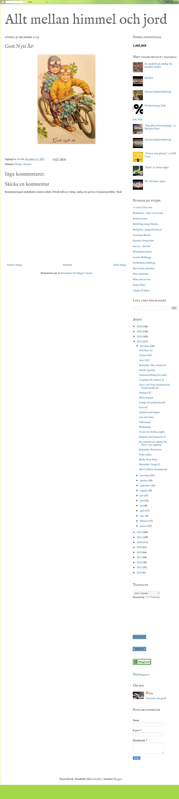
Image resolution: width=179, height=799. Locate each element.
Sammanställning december (153, 374)
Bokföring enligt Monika (145, 223)
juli (142, 495)
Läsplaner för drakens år (151, 379)
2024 (140, 336)
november (145, 475)
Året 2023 (144, 360)
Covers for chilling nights (152, 431)
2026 (140, 326)
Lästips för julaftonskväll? (152, 402)
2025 (140, 331)
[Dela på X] (59, 159)
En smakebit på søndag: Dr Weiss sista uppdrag (153, 443)
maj (142, 505)
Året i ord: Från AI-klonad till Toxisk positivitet (154, 386)
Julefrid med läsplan (149, 412)
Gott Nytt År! (146, 350)
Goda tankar (145, 454)
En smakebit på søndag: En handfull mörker (158, 65)
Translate (155, 597)
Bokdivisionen (140, 218)
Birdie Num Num (148, 459)
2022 (140, 532)
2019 (140, 547)
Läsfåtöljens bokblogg (144, 262)
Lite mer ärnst (146, 417)
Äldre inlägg (119, 264)
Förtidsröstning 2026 (155, 105)
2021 (140, 537)
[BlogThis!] (56, 159)
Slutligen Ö (145, 392)
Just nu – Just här (141, 246)
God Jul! (143, 407)
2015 (140, 567)
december (145, 346)
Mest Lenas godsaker (143, 268)
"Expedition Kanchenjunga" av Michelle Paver (160, 127)
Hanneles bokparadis (143, 240)
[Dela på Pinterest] (64, 159)
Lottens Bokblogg (142, 257)
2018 (140, 552)
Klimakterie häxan (142, 251)
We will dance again (155, 181)
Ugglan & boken (141, 290)
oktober (144, 480)
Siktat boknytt (146, 397)
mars (142, 515)
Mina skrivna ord (141, 279)
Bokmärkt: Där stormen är (152, 365)
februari (144, 520)
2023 (140, 341)
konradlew (97, 778)
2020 (140, 542)
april (142, 510)
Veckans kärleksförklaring (158, 91)
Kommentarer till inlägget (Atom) (75, 273)
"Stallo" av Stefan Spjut (157, 167)
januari (144, 525)
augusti (144, 490)
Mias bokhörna (140, 273)
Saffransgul (145, 422)
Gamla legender (147, 370)
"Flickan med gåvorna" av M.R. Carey (161, 155)
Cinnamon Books (141, 235)
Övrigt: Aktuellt (23, 164)
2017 (140, 557)
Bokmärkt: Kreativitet (150, 449)
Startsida (67, 264)
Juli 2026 (137, 119)
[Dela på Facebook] (62, 159)
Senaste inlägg (14, 264)
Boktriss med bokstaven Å (152, 436)
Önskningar (145, 426)
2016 (140, 562)
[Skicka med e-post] (54, 159)
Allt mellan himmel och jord (86, 20)
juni (142, 500)
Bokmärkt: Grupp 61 (149, 464)
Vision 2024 (145, 355)
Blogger (118, 778)
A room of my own (142, 207)
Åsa (151, 693)
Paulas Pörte (139, 284)
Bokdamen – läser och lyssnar (148, 212)
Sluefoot (149, 77)
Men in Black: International (153, 469)
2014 (140, 572)
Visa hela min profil (156, 698)
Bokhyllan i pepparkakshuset (147, 229)
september (145, 485)
